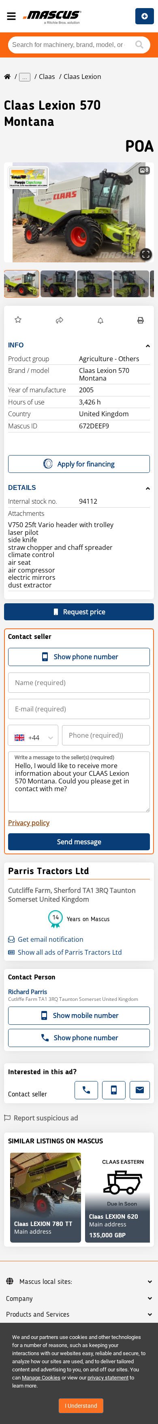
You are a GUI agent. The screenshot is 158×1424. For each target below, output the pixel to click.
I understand (81, 1406)
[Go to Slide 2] (58, 283)
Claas (47, 76)
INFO (15, 345)
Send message (79, 841)
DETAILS (22, 487)
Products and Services (37, 1314)
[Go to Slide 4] (131, 283)
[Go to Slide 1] (22, 283)
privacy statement (108, 1378)
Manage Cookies (41, 1378)
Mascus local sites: (45, 1282)
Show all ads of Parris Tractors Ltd (70, 952)
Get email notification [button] (50, 939)
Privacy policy (28, 822)
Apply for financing (86, 464)
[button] (79, 212)
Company (19, 1299)
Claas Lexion (82, 76)
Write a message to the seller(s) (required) (64, 757)
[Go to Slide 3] (95, 283)
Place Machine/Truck (144, 16)
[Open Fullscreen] (146, 254)
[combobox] (15, 738)
